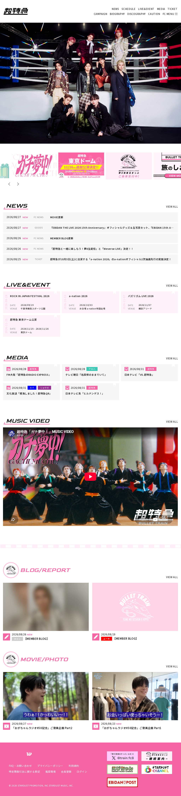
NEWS (115, 9)
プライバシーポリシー (50, 765)
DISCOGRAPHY (136, 14)
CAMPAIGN (100, 14)
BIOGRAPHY (117, 14)
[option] (34, 165)
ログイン (82, 771)
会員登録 (66, 771)
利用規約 (74, 765)
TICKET (172, 9)
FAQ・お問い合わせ (20, 765)
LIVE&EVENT (146, 9)
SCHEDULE (129, 9)
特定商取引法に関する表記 (24, 771)
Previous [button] (9, 183)
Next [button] (17, 183)
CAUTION (154, 14)
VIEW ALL (172, 206)
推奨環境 (50, 771)
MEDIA (161, 9)
